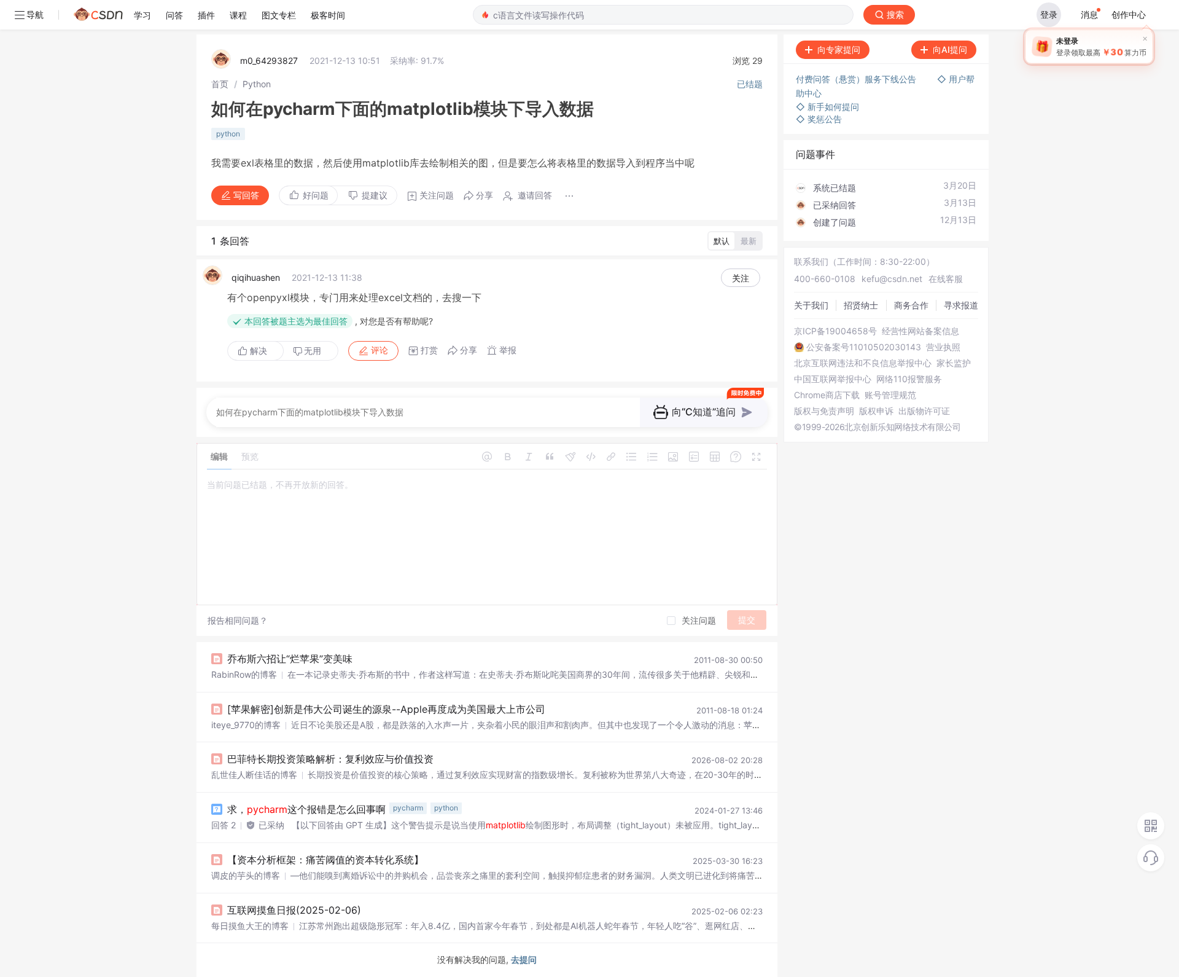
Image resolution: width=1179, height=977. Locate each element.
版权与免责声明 (824, 411)
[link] (219, 84)
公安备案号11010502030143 (863, 347)
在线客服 (945, 278)
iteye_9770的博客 (246, 725)
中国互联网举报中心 (832, 379)
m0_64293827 (269, 60)
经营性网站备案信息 (920, 331)
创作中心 (1128, 14)
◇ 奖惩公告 (819, 119)
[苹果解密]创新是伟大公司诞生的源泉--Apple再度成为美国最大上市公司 (386, 709)
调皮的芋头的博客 (245, 875)
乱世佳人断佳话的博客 (254, 774)
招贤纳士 (861, 305)
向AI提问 (950, 49)
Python (257, 84)
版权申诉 (876, 411)
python (228, 133)
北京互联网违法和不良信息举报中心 (863, 363)
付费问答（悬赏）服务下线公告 (857, 79)
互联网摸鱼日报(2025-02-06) (294, 910)
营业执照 (943, 347)
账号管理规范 (890, 395)
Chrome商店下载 (827, 395)
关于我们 (811, 305)
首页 (219, 84)
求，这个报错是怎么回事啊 (306, 809)
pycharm (408, 807)
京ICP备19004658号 (835, 331)
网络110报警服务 (909, 379)
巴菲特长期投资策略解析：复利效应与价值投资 (330, 759)
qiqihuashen (256, 277)
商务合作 (911, 305)
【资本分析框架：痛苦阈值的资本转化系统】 (325, 859)
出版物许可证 (924, 411)
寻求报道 (961, 305)
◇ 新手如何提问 (827, 106)
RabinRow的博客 (244, 674)
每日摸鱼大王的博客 (250, 925)
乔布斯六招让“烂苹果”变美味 (289, 659)
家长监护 (953, 363)
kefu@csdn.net (892, 278)
